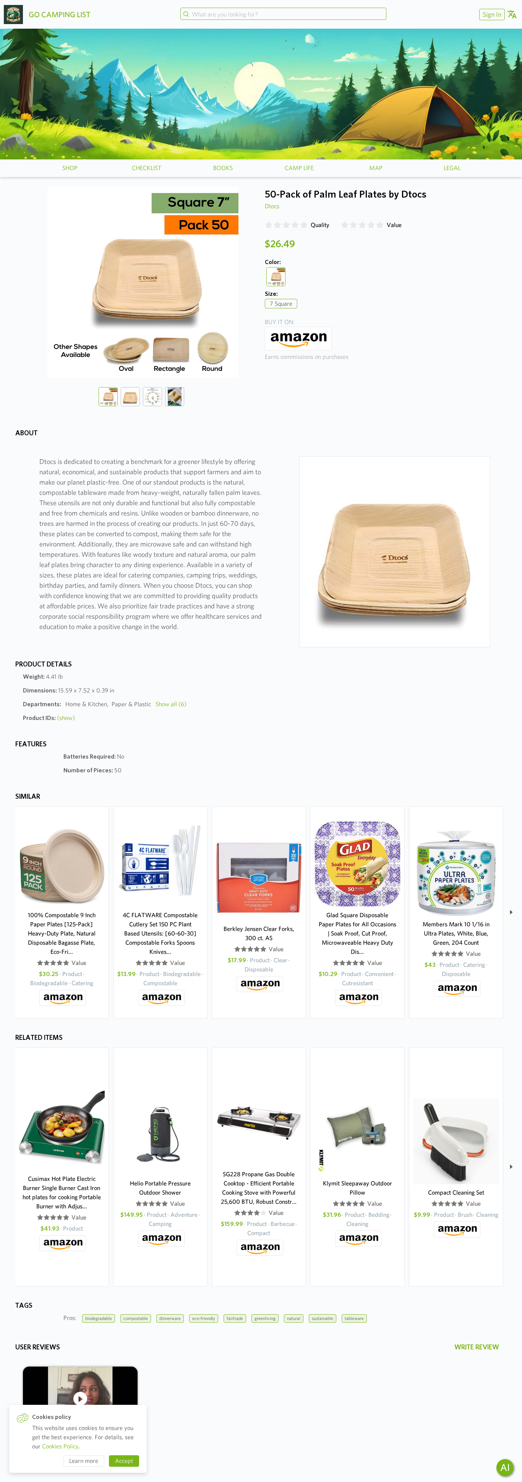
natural (293, 1318)
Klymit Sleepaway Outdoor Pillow (357, 1188)
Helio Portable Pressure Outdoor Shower (160, 1188)
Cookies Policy (60, 1446)
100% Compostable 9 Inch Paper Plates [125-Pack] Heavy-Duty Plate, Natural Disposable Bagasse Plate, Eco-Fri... (62, 933)
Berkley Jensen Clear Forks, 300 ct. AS (259, 933)
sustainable (322, 1318)
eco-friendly (203, 1318)
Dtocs (272, 206)
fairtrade (235, 1318)
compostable (135, 1318)
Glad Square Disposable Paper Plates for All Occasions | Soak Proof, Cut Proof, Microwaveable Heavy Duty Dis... (357, 933)
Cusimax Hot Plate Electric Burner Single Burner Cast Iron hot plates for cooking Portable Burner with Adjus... (62, 1192)
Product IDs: (49, 718)
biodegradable (98, 1318)
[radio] (268, 225)
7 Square (281, 304)
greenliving (265, 1318)
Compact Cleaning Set (456, 1193)
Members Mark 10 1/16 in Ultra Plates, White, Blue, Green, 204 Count (456, 933)
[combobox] (283, 14)
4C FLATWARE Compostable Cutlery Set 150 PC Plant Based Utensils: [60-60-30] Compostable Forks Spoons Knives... (160, 933)
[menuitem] (491, 14)
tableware (354, 1318)
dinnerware (170, 1318)
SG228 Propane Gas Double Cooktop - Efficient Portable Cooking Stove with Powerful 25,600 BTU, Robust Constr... (259, 1188)
